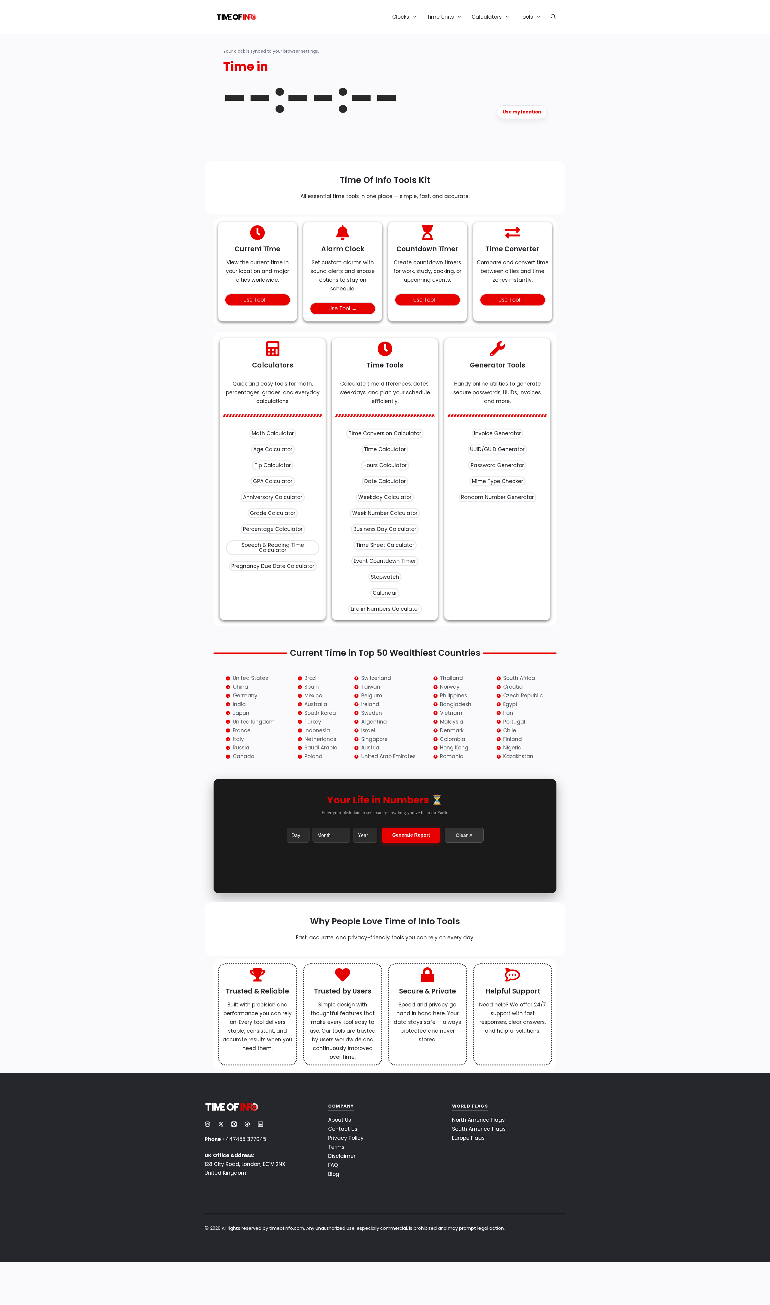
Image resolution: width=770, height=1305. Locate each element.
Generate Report (411, 941)
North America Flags (478, 1226)
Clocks (400, 16)
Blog (333, 1280)
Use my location (522, 112)
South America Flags (479, 1235)
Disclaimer (342, 1262)
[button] (551, 17)
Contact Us (342, 1235)
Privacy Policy (346, 1244)
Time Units (440, 16)
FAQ (333, 1271)
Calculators (487, 16)
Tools (526, 16)
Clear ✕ (464, 941)
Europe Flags (468, 1244)
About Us (339, 1226)
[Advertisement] (385, 213)
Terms (336, 1253)
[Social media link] (208, 1230)
